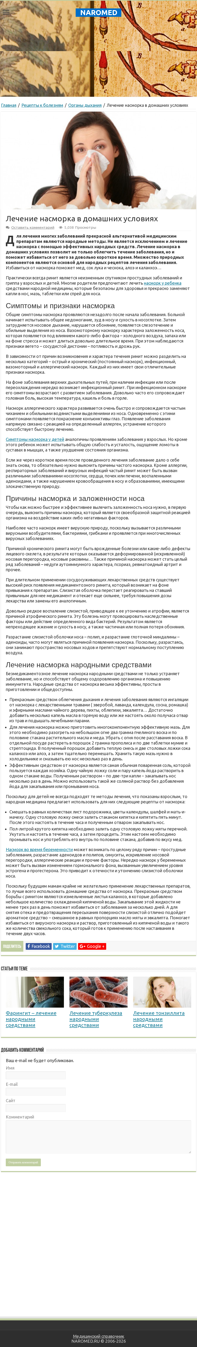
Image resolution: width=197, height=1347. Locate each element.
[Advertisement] (98, 58)
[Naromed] (98, 12)
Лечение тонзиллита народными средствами (159, 1019)
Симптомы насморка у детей (35, 439)
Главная (8, 105)
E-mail (12, 1084)
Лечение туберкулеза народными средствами (95, 1019)
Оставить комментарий (32, 227)
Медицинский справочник (98, 1336)
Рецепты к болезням (42, 105)
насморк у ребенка (162, 283)
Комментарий (20, 1116)
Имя (10, 1067)
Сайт (10, 1100)
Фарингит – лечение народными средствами (31, 1019)
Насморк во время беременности (39, 849)
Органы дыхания (85, 105)
